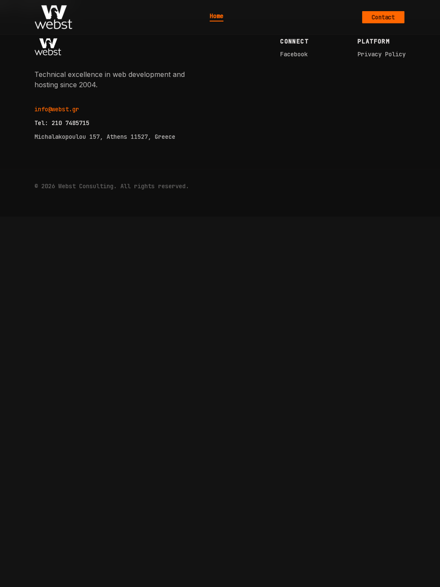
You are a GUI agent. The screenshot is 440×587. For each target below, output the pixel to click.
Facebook (294, 54)
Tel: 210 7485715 (61, 123)
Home (216, 16)
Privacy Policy (382, 54)
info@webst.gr (56, 109)
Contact (383, 17)
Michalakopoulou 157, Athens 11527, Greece (104, 137)
